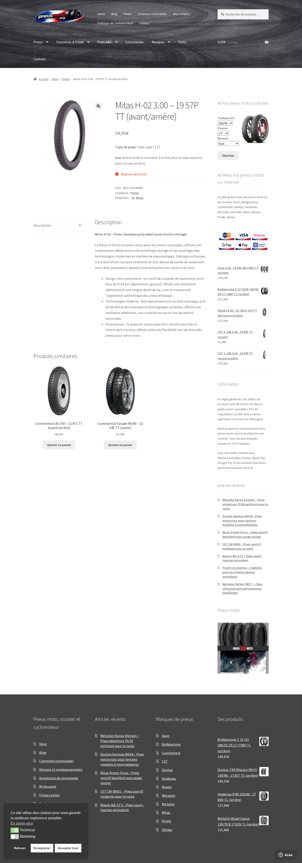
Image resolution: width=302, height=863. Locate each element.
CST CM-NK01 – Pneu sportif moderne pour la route (241, 546)
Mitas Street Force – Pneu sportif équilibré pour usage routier (245, 534)
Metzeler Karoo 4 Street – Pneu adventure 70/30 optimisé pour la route (245, 504)
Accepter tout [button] (68, 848)
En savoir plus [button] (22, 823)
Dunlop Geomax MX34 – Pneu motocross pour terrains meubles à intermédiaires (242, 520)
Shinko (167, 829)
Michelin (168, 804)
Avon (165, 735)
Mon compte (181, 14)
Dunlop (167, 770)
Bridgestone (171, 744)
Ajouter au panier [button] (59, 445)
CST (165, 761)
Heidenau (169, 778)
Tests (182, 42)
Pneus (38, 42)
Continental (171, 753)
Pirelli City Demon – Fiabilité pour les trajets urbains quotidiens (242, 572)
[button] (98, 106)
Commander (134, 42)
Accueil (43, 79)
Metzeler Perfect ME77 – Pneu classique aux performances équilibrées (242, 588)
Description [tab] (42, 225)
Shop (55, 79)
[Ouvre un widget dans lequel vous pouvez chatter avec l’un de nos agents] (285, 855)
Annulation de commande (58, 778)
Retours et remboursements (60, 769)
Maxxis (167, 787)
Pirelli (166, 821)
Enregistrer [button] (42, 848)
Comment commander (152, 14)
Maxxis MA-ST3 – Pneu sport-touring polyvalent (242, 558)
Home (101, 14)
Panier (127, 14)
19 (132, 198)
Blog (114, 14)
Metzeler (169, 795)
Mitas (139, 198)
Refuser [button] (20, 848)
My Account (47, 786)
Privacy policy (49, 795)
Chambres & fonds (70, 42)
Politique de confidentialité (115, 23)
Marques (158, 42)
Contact (144, 23)
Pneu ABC (104, 42)
